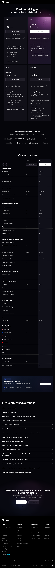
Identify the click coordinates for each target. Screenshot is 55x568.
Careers (46, 532)
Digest (3, 538)
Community (47, 527)
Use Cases (19, 532)
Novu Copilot (5, 549)
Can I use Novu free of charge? (10, 425)
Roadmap (19, 538)
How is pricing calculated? (9, 412)
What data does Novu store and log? (12, 441)
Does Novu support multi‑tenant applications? (15, 459)
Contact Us (46, 538)
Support (19, 541)
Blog (18, 530)
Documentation (20, 527)
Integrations (5, 543)
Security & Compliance (22, 543)
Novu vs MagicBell (35, 532)
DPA (19, 565)
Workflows (4, 532)
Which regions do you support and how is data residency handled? (21, 433)
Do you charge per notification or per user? (14, 420)
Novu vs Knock (35, 530)
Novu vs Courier (35, 527)
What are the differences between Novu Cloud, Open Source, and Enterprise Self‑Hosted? (23, 454)
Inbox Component (6, 527)
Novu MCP (4, 551)
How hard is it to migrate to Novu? (12, 464)
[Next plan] (6, 164)
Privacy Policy (13, 565)
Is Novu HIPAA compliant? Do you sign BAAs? (15, 437)
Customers (19, 549)
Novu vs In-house (35, 538)
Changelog (19, 535)
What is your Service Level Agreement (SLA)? (15, 445)
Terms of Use (5, 565)
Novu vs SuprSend (35, 535)
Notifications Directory (7, 546)
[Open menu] (52, 2)
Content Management (7, 541)
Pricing (18, 546)
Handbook (46, 535)
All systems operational (9, 561)
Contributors (47, 530)
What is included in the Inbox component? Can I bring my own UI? (21, 468)
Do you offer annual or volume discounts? (14, 429)
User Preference (6, 530)
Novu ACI (4, 554)
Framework (5, 535)
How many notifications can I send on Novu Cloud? (16, 472)
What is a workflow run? (9, 408)
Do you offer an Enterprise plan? (11, 449)
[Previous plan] (3, 164)
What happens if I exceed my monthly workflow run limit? (18, 416)
